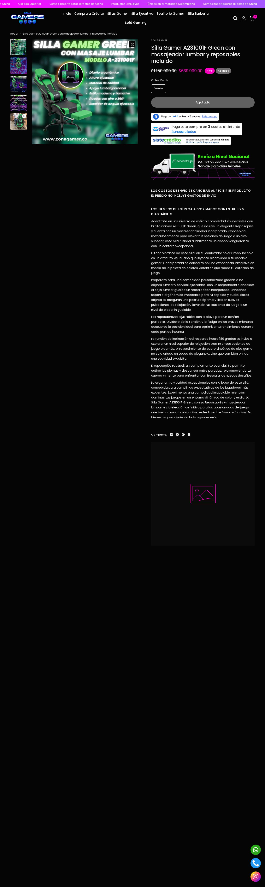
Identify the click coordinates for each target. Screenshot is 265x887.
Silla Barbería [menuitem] (198, 13)
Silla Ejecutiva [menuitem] (142, 13)
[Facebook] (171, 434)
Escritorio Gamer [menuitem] (170, 13)
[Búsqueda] (235, 18)
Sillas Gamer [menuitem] (117, 13)
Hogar (14, 33)
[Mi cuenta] (244, 18)
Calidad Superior (17, 3)
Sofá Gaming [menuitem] (136, 22)
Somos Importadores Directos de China (64, 3)
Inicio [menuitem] (67, 13)
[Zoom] (132, 44)
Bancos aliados (184, 131)
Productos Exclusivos (113, 3)
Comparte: (159, 434)
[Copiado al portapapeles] (189, 434)
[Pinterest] (183, 434)
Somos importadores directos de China (218, 3)
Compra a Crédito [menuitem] (89, 13)
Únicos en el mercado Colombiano (159, 3)
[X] (177, 434)
